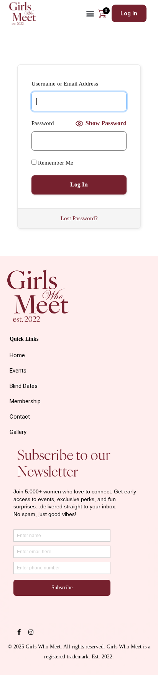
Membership (25, 401)
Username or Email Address (64, 84)
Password (42, 123)
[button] (90, 13)
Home (17, 355)
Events (18, 370)
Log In (128, 13)
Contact (20, 416)
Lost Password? (79, 218)
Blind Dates (24, 386)
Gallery (18, 432)
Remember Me (54, 163)
